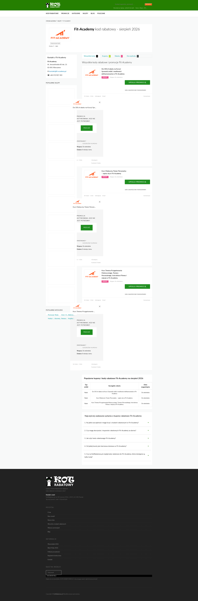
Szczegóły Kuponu (90, 143)
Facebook (94, 163)
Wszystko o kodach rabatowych (57, 524)
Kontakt (50, 559)
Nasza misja (51, 520)
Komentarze (147, 96)
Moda (56, 315)
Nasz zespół (51, 516)
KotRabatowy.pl (58, 594)
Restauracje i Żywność (64, 318)
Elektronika (71, 315)
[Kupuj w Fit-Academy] (60, 34)
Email (103, 96)
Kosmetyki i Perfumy (58, 318)
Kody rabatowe (52, 13)
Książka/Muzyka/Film (71, 318)
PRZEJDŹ (86, 128)
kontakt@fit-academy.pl (57, 71)
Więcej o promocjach (54, 527)
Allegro (141, 8)
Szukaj (148, 4)
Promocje (65, 13)
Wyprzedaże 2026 (53, 544)
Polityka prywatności (54, 551)
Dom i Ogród (64, 315)
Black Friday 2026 (53, 548)
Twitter (99, 163)
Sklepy (85, 13)
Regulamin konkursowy (54, 555)
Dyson (137, 8)
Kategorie (76, 13)
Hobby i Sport (51, 318)
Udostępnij (98, 96)
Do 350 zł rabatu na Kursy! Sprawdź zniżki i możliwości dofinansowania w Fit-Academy (113, 71)
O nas (49, 512)
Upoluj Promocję (137, 82)
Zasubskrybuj (51, 575)
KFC (145, 8)
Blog (93, 13)
